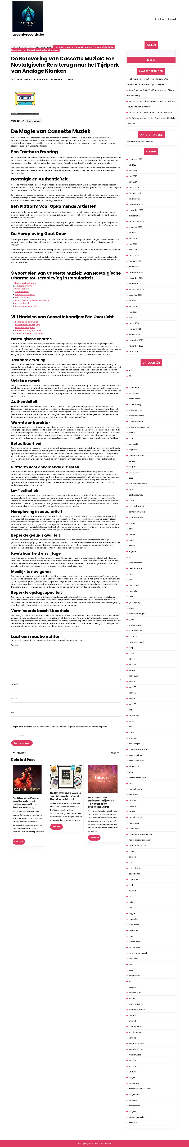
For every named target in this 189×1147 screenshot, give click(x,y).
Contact (172, 19)
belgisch (132, 461)
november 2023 (136, 346)
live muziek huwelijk (137, 777)
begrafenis (133, 449)
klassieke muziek (136, 760)
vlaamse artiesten (137, 1043)
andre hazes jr (135, 404)
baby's (132, 432)
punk (131, 885)
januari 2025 (134, 266)
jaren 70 (132, 693)
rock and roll (134, 941)
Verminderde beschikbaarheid (29, 333)
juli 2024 (132, 300)
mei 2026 (133, 176)
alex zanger (134, 393)
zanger (132, 1077)
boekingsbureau (136, 495)
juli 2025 (132, 233)
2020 (131, 370)
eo (130, 557)
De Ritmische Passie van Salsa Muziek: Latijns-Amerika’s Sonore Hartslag (26, 802)
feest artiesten (135, 562)
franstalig (133, 591)
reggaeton (133, 919)
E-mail (14, 698)
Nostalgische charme (25, 283)
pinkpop (132, 857)
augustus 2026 (135, 159)
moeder (132, 800)
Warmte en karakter (25, 294)
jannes (132, 670)
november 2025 (136, 210)
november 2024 (136, 278)
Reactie (15, 645)
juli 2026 (132, 165)
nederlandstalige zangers (140, 840)
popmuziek (134, 879)
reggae (132, 913)
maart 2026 (134, 187)
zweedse (133, 1122)
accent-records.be (28, 34)
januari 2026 (134, 199)
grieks (131, 619)
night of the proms (137, 845)
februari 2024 (135, 329)
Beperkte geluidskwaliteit (27, 321)
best (131, 478)
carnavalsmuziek (136, 506)
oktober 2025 (135, 216)
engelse (132, 551)
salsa (131, 970)
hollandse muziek (136, 642)
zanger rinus (134, 1094)
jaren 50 (132, 681)
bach (131, 438)
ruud (131, 964)
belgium (132, 466)
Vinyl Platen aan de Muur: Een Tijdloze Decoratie (150, 112)
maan (131, 783)
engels (132, 546)
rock (131, 936)
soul (130, 981)
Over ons (159, 19)
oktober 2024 (135, 283)
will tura (132, 1060)
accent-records (41, 79)
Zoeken (151, 45)
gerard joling (134, 602)
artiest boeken (135, 410)
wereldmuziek (135, 1055)
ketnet (132, 721)
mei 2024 (133, 312)
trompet (132, 1015)
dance (132, 529)
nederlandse (134, 828)
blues (131, 489)
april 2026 (133, 182)
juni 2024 (133, 306)
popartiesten (134, 874)
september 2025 (136, 221)
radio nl (132, 902)
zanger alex (134, 1083)
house (131, 653)
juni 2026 (133, 170)
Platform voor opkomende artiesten (32, 300)
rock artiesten (135, 947)
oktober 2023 (135, 351)
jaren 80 (132, 698)
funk (131, 596)
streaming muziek (137, 1009)
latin (131, 772)
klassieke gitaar (135, 755)
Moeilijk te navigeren (25, 327)
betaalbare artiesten (138, 483)
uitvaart (132, 1021)
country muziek (136, 517)
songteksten (134, 975)
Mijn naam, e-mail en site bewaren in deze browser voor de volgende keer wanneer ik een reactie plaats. (60, 726)
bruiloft (132, 500)
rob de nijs (133, 930)
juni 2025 (133, 238)
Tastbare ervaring (23, 285)
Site (13, 712)
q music (132, 891)
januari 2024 (134, 334)
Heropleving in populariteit (27, 306)
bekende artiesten (137, 455)
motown (132, 806)
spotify (132, 998)
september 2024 (136, 289)
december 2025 (136, 204)
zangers (132, 1111)
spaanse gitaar (135, 992)
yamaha (132, 1066)
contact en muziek (137, 512)
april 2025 (133, 249)
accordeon (134, 387)
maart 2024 (134, 323)
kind (130, 727)
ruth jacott (133, 958)
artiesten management (139, 427)
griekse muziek (135, 625)
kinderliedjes (134, 743)
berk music (134, 472)
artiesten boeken (136, 415)
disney (132, 540)
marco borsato (135, 789)
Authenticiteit (22, 291)
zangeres (133, 1100)
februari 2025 (135, 261)
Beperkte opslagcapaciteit (28, 330)
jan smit (132, 664)
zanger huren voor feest (140, 1088)
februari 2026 (135, 193)
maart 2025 (134, 255)
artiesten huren (136, 421)
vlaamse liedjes (136, 1049)
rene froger (134, 924)
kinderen (133, 738)
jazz (130, 710)
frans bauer (134, 585)
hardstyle (133, 636)
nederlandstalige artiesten (140, 834)
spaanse (132, 987)
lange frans (134, 766)
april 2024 (133, 317)
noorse (132, 851)
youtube (132, 1072)
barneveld (133, 444)
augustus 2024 (135, 295)
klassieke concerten (138, 749)
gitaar (131, 608)
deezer (132, 534)
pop (130, 862)
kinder (131, 732)
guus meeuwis (135, 630)
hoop (131, 647)
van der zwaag (135, 1032)
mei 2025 (133, 244)
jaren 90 (132, 704)
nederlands (134, 823)
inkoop (132, 659)
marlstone (133, 794)
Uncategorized (43, 47)
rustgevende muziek (138, 953)
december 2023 (136, 340)
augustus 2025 (135, 227)
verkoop (132, 1038)
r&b (130, 896)
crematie (133, 523)
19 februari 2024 (21, 79)
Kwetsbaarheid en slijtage (27, 324)
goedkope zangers (137, 613)
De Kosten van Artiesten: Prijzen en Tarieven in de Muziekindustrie (101, 802)
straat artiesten (136, 1004)
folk (130, 574)
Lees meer (19, 842)
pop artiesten (135, 868)
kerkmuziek (134, 715)
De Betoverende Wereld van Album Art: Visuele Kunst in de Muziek (65, 796)
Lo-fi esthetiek (22, 303)
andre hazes (134, 398)
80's (130, 376)
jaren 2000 (133, 676)
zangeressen (134, 1105)
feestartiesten (135, 568)
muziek (132, 811)
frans (131, 579)
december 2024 (136, 272)
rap (130, 907)
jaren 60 (132, 687)
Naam (14, 684)
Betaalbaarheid (22, 297)
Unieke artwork (22, 288)
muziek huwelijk (136, 817)
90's (130, 381)
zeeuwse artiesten (137, 1117)
